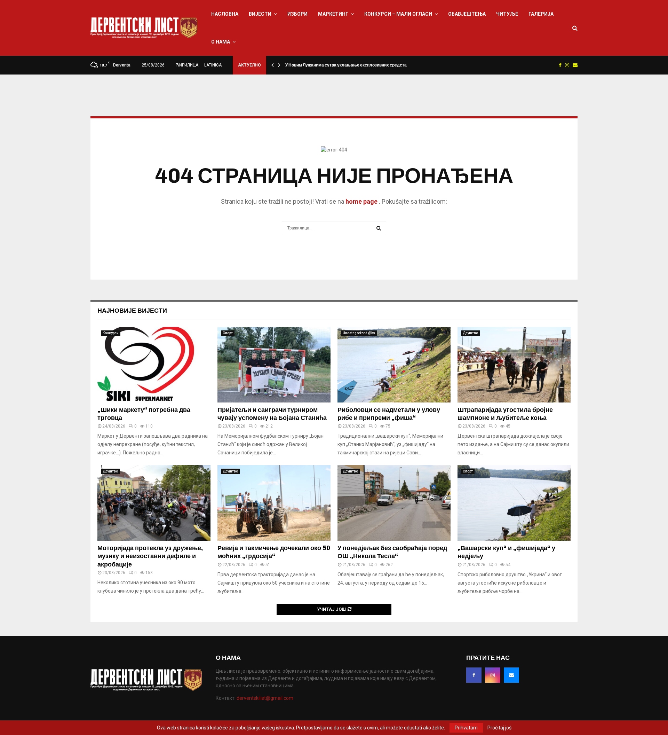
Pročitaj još (499, 727)
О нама (220, 42)
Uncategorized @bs (359, 333)
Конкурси (111, 333)
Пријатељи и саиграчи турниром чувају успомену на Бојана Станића (272, 414)
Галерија (541, 14)
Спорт (228, 333)
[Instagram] (492, 675)
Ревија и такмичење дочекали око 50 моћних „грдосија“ (273, 552)
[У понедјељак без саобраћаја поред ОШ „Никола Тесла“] (394, 503)
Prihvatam (466, 727)
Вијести (260, 14)
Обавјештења (467, 14)
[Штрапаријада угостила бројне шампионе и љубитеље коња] (514, 364)
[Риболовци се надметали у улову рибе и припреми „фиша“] (394, 364)
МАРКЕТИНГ (333, 14)
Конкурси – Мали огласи (398, 14)
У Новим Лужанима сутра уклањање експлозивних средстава (348, 65)
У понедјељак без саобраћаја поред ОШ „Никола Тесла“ (392, 552)
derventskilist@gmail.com (265, 698)
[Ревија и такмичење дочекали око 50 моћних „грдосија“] (274, 503)
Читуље (507, 14)
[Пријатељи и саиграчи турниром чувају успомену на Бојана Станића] (274, 364)
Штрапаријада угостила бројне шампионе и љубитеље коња (505, 414)
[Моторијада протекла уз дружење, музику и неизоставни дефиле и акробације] (153, 503)
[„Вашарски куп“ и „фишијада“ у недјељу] (514, 503)
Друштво (470, 333)
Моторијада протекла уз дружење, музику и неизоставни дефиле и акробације (150, 556)
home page (361, 201)
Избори (297, 14)
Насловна (224, 14)
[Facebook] (474, 675)
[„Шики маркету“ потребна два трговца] (153, 364)
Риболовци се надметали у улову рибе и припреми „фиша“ (388, 414)
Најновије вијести (132, 310)
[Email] (511, 675)
